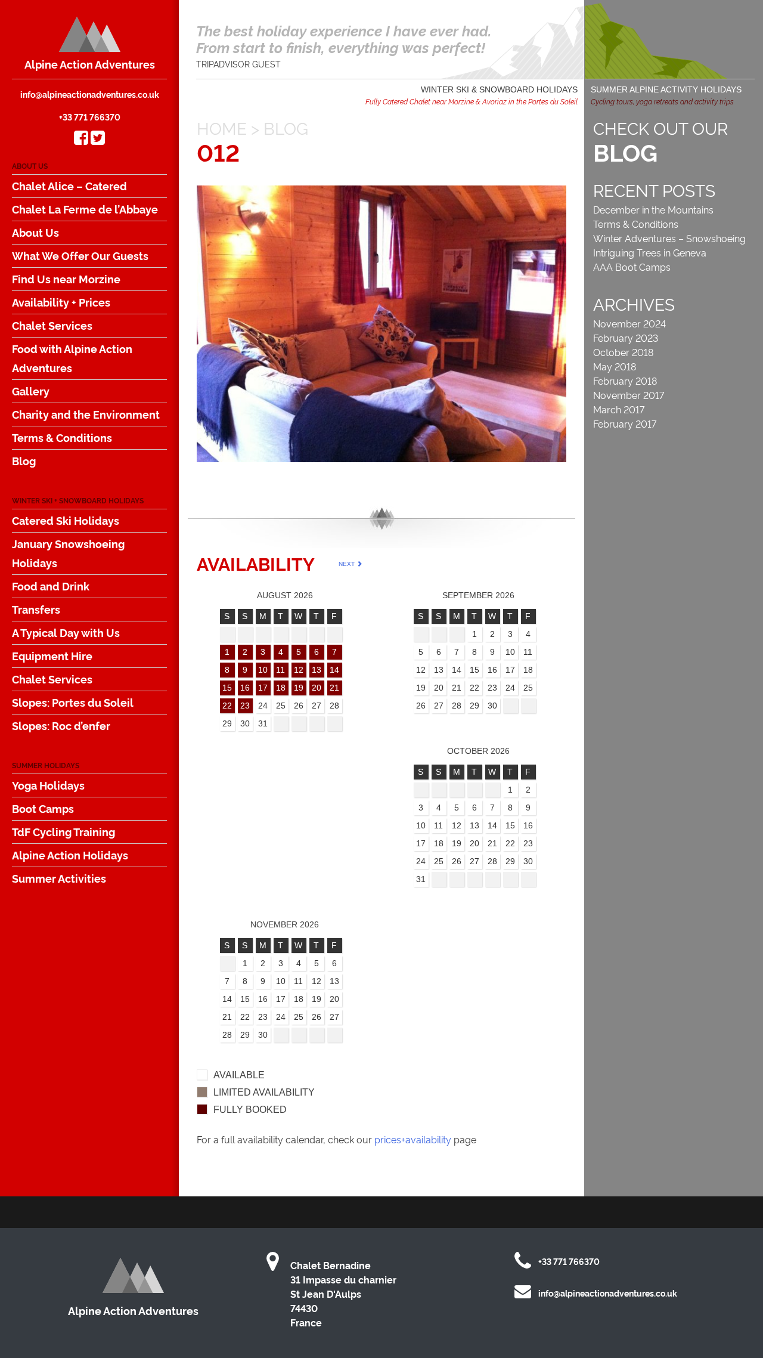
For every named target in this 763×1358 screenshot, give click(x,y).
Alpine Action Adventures (89, 64)
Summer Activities (59, 878)
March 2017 (618, 409)
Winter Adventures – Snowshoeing (669, 238)
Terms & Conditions (62, 437)
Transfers (36, 609)
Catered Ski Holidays (65, 520)
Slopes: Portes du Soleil (73, 702)
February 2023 (625, 337)
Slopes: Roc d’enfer (61, 725)
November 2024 (629, 323)
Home (222, 127)
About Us (35, 232)
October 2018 (623, 351)
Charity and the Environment (86, 414)
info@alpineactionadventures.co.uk (89, 94)
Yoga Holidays (48, 785)
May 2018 (614, 366)
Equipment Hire (52, 655)
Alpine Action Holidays (70, 854)
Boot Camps (43, 808)
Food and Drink (50, 586)
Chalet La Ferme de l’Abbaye (85, 209)
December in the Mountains (653, 209)
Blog (24, 460)
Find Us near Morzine (66, 278)
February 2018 (625, 380)
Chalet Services (52, 325)
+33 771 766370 (89, 116)
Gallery (30, 390)
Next (347, 564)
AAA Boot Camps (632, 266)
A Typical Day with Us (66, 632)
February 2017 (624, 423)
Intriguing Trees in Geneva (649, 252)
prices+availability (412, 1139)
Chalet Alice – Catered (69, 185)
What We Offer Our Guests (80, 255)
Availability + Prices (61, 302)
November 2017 (628, 394)
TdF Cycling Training (63, 831)
